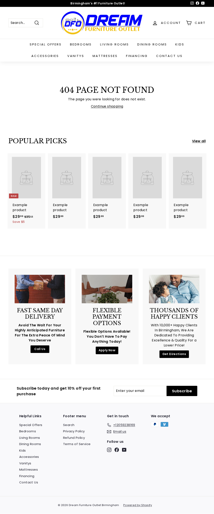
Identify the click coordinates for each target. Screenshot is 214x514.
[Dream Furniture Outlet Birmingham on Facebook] (117, 449)
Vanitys (75, 56)
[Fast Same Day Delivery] (40, 289)
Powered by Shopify (137, 505)
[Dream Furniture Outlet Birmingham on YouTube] (124, 449)
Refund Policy (74, 437)
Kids (179, 44)
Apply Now (107, 350)
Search (68, 425)
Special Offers (46, 44)
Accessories (45, 56)
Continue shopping (107, 106)
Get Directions (174, 354)
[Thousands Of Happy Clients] (174, 289)
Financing (137, 56)
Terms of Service (76, 444)
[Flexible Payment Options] (107, 289)
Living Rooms (114, 44)
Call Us (39, 349)
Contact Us (169, 56)
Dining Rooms (152, 44)
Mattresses (105, 56)
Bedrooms (81, 44)
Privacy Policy (74, 431)
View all (199, 141)
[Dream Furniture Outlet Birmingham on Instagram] (109, 449)
